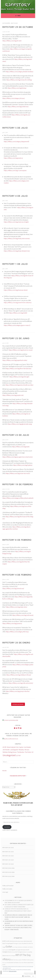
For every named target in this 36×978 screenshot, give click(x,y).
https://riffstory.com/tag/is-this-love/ (18, 106)
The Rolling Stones (29, 959)
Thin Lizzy (4, 962)
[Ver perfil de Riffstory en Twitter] (16, 728)
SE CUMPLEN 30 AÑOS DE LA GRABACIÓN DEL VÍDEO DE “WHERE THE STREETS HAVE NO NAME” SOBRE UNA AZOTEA (18, 917)
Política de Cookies (7, 889)
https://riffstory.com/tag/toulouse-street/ (16, 290)
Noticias (5, 752)
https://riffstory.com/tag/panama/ (12, 623)
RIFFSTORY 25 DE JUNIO (15, 338)
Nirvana (27, 750)
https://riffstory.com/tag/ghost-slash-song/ (20, 424)
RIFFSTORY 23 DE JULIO (15, 435)
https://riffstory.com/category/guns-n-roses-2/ (17, 325)
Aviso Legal (5, 892)
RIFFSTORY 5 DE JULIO (15, 128)
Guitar (9, 946)
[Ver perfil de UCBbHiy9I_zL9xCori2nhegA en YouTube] (20, 728)
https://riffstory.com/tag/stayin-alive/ (16, 607)
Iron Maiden (27, 747)
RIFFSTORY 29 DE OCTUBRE (17, 27)
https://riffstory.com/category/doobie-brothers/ (19, 71)
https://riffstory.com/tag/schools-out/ (13, 588)
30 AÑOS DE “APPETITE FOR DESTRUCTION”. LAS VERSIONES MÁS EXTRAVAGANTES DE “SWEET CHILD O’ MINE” (18, 911)
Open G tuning (27, 952)
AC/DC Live (9, 941)
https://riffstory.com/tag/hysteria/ (22, 465)
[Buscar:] (18, 762)
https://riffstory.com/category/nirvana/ (13, 98)
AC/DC (5, 747)
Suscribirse (7, 827)
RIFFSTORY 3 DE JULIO (8, 856)
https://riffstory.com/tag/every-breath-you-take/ (19, 385)
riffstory (6, 959)
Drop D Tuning (5, 943)
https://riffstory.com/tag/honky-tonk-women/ (17, 238)
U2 (32, 752)
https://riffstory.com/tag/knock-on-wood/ (21, 350)
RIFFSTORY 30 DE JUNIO (8, 868)
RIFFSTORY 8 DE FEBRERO (16, 540)
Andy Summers (15, 941)
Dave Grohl (29, 941)
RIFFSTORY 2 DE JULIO (8, 860)
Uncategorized (9, 755)
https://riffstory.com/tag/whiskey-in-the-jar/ (18, 675)
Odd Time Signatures (19, 952)
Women (31, 962)
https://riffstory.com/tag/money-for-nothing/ (19, 80)
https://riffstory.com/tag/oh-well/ (12, 41)
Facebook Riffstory (18, 775)
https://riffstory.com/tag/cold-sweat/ (22, 615)
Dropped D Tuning (13, 943)
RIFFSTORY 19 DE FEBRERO (17, 484)
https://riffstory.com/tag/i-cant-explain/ (15, 170)
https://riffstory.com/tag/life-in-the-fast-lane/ (18, 368)
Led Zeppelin (14, 750)
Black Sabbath (11, 747)
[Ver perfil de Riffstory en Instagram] (18, 728)
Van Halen (22, 962)
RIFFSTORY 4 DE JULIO (15, 196)
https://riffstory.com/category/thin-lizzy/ (17, 631)
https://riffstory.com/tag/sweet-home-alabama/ (18, 302)
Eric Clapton (19, 747)
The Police (28, 752)
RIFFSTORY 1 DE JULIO (15, 264)
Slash (12, 959)
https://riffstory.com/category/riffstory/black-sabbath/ (18, 498)
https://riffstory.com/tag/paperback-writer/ (14, 360)
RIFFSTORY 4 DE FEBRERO (16, 575)
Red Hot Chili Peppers (11, 955)
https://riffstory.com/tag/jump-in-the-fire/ (18, 691)
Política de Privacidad (7, 885)
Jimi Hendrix (6, 750)
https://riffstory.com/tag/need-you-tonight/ (16, 222)
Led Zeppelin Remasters (20, 949)
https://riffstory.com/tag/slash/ (21, 446)
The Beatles (20, 752)
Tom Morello (16, 962)
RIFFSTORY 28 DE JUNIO (8, 876)
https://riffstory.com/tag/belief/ (18, 313)
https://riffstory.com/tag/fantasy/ (17, 88)
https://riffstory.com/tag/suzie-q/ (13, 158)
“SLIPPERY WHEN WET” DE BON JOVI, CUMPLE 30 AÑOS (18, 925)
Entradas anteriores (18, 704)
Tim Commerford (10, 962)
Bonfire (25, 941)
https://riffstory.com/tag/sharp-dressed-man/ (17, 251)
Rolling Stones (12, 752)
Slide (14, 959)
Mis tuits (4, 770)
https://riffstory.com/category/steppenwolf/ (16, 141)
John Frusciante (5, 949)
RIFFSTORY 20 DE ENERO (16, 642)
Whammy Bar (27, 962)
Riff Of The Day (23, 955)
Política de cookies (12, 971)
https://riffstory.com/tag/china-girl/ (19, 377)
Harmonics (20, 947)
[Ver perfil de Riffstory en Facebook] (14, 728)
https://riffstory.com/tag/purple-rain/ (13, 395)
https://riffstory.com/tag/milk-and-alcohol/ (20, 683)
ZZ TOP (18, 755)
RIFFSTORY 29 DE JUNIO (8, 872)
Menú (19, 15)
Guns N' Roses (14, 947)
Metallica (21, 750)
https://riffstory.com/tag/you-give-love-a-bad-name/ (17, 457)
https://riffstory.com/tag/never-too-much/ (18, 473)
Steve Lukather (19, 959)
